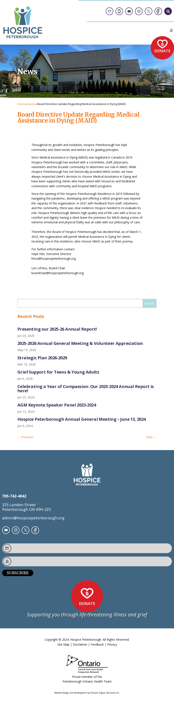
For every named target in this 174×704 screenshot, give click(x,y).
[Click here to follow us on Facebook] (158, 11)
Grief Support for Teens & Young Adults (58, 372)
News (31, 104)
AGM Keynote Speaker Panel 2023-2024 (56, 405)
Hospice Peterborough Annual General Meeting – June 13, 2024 (81, 419)
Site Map (63, 644)
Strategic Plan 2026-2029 (42, 358)
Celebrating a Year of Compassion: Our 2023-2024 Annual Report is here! (85, 389)
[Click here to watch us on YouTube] (129, 11)
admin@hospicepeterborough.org (33, 517)
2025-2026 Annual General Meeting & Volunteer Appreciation (80, 343)
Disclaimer (80, 644)
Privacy (112, 644)
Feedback (97, 644)
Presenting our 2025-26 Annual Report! (57, 329)
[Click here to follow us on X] (148, 11)
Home (21, 104)
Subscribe (18, 572)
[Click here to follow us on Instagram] (139, 11)
